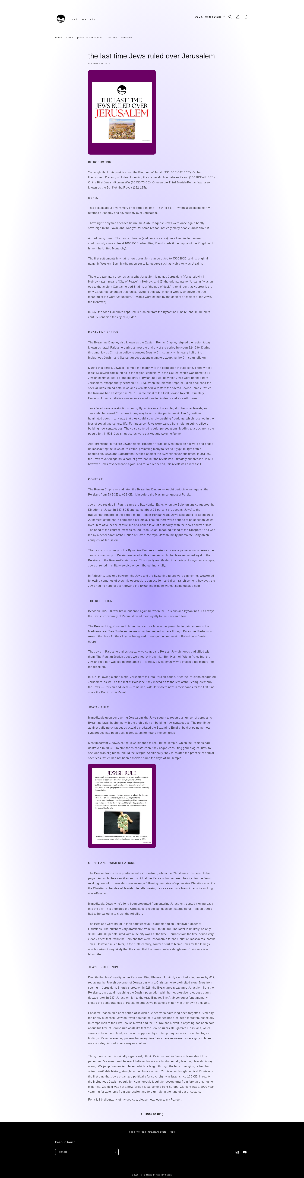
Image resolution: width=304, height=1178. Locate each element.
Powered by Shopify (163, 1175)
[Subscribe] (114, 1152)
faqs (172, 1131)
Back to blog (154, 1114)
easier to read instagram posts (147, 1131)
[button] (230, 17)
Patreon (176, 1099)
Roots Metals (146, 1175)
